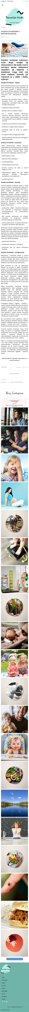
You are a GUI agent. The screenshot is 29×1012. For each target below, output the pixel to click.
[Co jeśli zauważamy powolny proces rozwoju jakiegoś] (14, 551)
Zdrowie (3, 27)
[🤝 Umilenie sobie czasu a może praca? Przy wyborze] (14, 579)
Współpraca (10, 1)
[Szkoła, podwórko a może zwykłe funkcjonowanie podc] (14, 831)
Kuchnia (3, 985)
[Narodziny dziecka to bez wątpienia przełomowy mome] (14, 747)
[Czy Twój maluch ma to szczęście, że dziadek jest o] (14, 607)
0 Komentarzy (4, 367)
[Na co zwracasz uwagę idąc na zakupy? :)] (14, 775)
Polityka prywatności (5, 1009)
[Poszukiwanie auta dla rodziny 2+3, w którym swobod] (14, 439)
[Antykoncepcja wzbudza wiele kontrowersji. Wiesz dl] (14, 943)
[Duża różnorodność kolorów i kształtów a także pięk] (14, 467)
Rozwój (3, 993)
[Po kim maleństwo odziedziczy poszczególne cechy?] (14, 635)
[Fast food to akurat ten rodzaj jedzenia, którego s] (14, 915)
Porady (3, 988)
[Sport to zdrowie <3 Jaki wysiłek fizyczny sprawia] (14, 523)
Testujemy (4, 996)
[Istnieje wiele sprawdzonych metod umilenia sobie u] (14, 719)
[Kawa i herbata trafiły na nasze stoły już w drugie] (14, 412)
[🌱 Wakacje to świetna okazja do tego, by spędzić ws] (14, 663)
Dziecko (3, 983)
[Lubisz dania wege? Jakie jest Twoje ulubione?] (14, 859)
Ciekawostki (4, 980)
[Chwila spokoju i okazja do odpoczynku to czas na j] (14, 803)
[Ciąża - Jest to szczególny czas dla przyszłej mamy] (14, 495)
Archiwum (3, 1)
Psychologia (4, 991)
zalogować (8, 382)
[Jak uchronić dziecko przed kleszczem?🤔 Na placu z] (14, 887)
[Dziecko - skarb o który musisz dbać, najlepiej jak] (14, 691)
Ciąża (3, 977)
